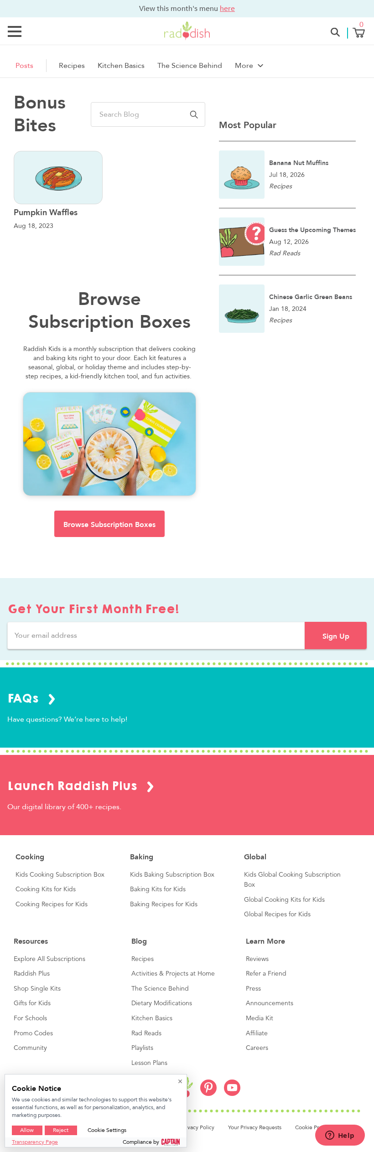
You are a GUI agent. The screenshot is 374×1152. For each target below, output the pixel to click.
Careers (257, 1048)
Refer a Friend (266, 974)
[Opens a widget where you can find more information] (340, 1136)
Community (30, 1048)
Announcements (269, 1003)
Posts (24, 66)
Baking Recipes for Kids (163, 904)
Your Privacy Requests (254, 1127)
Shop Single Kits (37, 989)
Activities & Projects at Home (173, 974)
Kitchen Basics (121, 66)
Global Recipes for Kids (277, 914)
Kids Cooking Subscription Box (60, 875)
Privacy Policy (197, 1127)
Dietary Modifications (161, 1003)
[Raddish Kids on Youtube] (232, 1094)
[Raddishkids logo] (187, 1089)
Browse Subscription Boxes (109, 525)
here (227, 8)
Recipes (72, 66)
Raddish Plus (32, 974)
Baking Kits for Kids (158, 889)
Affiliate (257, 1033)
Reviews (257, 959)
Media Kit (259, 1018)
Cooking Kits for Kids (46, 889)
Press (253, 989)
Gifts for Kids (32, 1003)
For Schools (30, 1018)
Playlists (142, 1048)
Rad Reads (146, 1033)
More (244, 66)
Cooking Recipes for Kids (52, 904)
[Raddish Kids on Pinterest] (208, 1094)
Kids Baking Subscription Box (172, 875)
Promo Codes (33, 1033)
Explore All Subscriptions (49, 959)
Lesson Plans (149, 1063)
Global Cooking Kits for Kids (284, 900)
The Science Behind (189, 66)
